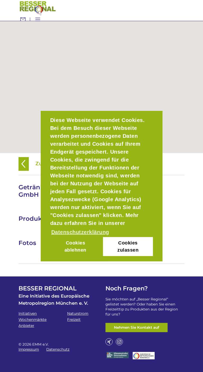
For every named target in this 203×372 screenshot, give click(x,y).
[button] (101, 84)
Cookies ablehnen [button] (75, 246)
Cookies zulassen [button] (128, 246)
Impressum (29, 349)
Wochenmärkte (33, 319)
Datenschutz (58, 349)
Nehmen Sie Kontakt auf (136, 327)
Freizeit (74, 319)
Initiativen (28, 313)
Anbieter (26, 325)
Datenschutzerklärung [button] (80, 232)
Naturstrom (77, 313)
